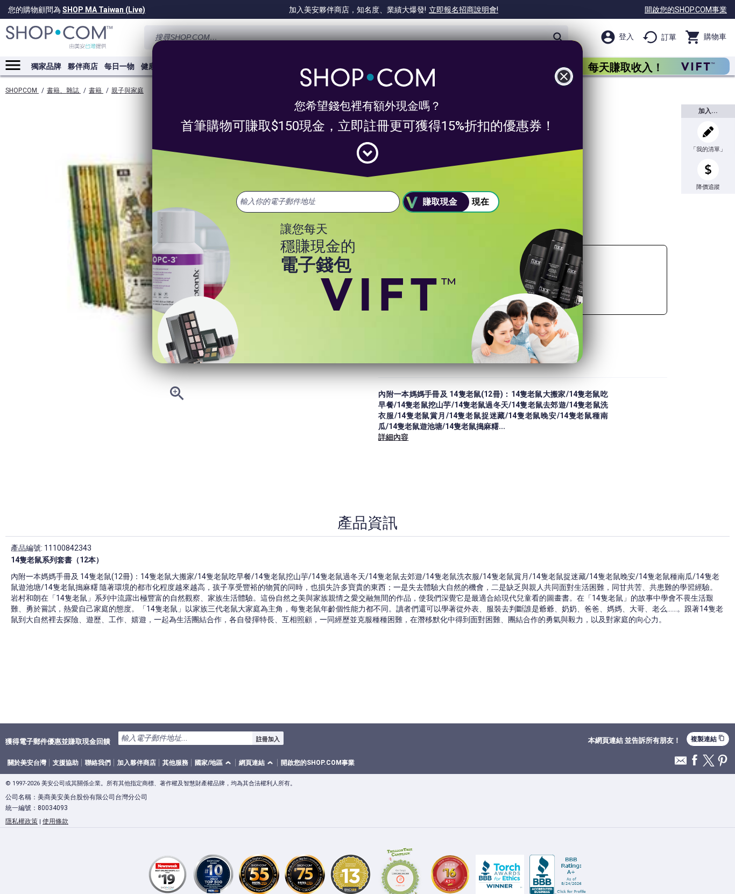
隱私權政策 (21, 821)
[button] (215, 763)
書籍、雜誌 (64, 90)
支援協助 (66, 762)
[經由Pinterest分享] (723, 761)
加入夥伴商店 (136, 762)
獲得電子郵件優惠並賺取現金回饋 (57, 741)
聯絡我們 (98, 762)
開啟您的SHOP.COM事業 (686, 9)
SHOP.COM (22, 90)
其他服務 (175, 762)
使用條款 (55, 821)
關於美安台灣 (27, 762)
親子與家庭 (127, 90)
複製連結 (708, 739)
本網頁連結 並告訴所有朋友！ (634, 740)
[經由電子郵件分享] (681, 763)
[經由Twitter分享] (709, 761)
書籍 (96, 90)
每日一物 (119, 66)
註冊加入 (268, 739)
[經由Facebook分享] (695, 761)
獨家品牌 (46, 66)
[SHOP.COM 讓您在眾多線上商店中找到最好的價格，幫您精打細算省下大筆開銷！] (59, 37)
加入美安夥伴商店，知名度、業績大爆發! (393, 9)
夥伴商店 (83, 66)
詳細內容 (393, 437)
